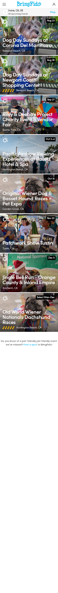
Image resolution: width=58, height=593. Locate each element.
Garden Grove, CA (13, 209)
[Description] (5, 21)
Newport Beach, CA (14, 50)
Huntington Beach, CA (15, 169)
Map (53, 12)
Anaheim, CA (10, 288)
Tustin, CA (8, 248)
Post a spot (30, 344)
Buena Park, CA (12, 130)
